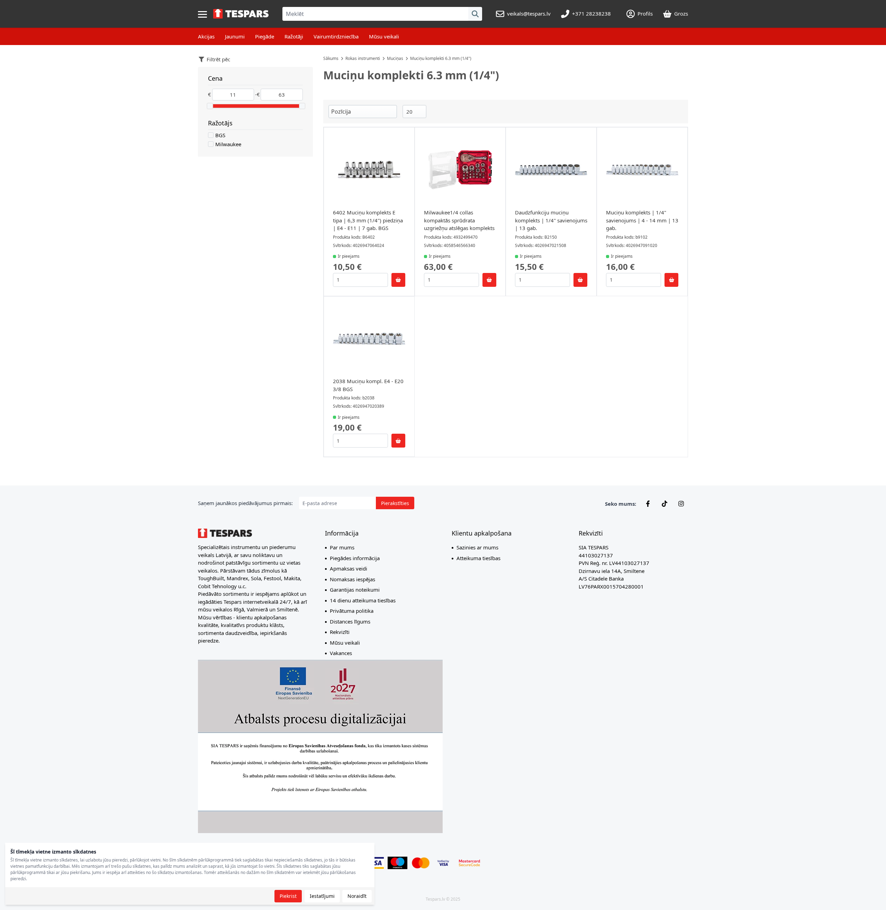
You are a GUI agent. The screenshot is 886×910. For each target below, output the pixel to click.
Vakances (341, 653)
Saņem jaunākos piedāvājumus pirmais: (245, 503)
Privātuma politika (351, 610)
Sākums (330, 58)
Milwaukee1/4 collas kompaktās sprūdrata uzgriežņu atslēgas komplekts (459, 220)
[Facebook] (648, 504)
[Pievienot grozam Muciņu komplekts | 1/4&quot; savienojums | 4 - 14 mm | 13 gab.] (671, 280)
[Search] (475, 14)
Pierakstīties (395, 503)
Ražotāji (293, 36)
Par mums (342, 547)
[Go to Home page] (241, 14)
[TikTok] (664, 504)
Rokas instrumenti (362, 58)
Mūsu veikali (384, 36)
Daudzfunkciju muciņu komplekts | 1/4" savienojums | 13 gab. (551, 220)
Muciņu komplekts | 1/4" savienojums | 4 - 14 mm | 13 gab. (642, 220)
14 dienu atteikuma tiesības (363, 600)
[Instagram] (681, 504)
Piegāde (264, 36)
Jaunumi (235, 36)
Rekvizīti (340, 631)
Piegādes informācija (355, 558)
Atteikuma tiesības (478, 558)
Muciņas (395, 58)
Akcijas (206, 36)
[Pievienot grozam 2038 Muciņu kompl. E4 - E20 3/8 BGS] (398, 441)
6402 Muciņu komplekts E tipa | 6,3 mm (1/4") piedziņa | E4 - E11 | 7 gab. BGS (368, 220)
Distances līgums (350, 621)
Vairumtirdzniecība (336, 36)
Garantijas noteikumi (355, 589)
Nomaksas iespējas (352, 579)
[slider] (210, 106)
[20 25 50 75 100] (414, 111)
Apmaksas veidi (348, 568)
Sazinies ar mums (477, 547)
